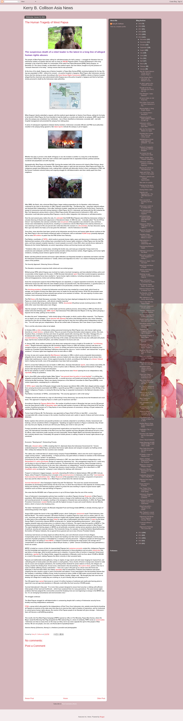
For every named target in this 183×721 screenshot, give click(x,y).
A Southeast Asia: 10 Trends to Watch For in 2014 (147, 419)
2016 (140, 32)
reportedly (28, 372)
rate (48, 479)
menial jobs (96, 550)
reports (82, 365)
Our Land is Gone (84, 566)
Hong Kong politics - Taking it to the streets (146, 507)
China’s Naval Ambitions (147, 440)
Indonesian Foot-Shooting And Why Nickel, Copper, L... (146, 346)
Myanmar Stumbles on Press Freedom (146, 231)
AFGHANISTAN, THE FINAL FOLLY (146, 408)
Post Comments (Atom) (69, 704)
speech (57, 347)
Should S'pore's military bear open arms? (147, 320)
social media (100, 620)
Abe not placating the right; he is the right (146, 363)
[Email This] (55, 634)
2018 (140, 26)
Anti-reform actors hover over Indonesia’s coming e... (147, 325)
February (143, 66)
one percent (64, 222)
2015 (140, 34)
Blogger (102, 717)
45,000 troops (86, 233)
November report (51, 405)
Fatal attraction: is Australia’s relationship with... (146, 242)
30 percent (59, 477)
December (143, 39)
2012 (140, 535)
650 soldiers (37, 235)
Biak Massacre (55, 355)
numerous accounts (75, 548)
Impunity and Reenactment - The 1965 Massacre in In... (146, 195)
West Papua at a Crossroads (145, 399)
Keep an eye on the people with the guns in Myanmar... (147, 394)
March (142, 63)
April (141, 61)
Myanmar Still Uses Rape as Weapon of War (146, 351)
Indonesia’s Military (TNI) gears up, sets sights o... (146, 225)
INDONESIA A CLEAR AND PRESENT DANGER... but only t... (147, 142)
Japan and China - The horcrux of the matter (147, 173)
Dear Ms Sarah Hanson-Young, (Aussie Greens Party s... (147, 73)
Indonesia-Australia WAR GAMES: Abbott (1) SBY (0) (147, 118)
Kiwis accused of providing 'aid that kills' (146, 201)
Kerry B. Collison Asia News (48, 8)
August (142, 50)
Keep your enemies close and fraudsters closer (147, 358)
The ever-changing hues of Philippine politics (147, 315)
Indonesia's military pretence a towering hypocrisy (146, 163)
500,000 (65, 61)
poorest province (68, 475)
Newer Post (29, 698)
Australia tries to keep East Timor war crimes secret (146, 135)
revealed (44, 502)
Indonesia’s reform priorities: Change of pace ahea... (146, 124)
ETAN (27, 606)
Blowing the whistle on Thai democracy (146, 168)
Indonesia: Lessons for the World (147, 251)
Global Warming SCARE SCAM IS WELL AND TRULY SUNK (147, 444)
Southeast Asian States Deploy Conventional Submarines (147, 501)
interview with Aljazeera (58, 318)
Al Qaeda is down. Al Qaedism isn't (146, 455)
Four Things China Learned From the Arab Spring (146, 489)
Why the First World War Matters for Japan (147, 130)
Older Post (101, 698)
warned (41, 581)
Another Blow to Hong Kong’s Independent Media (146, 425)
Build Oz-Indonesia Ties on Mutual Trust (147, 289)
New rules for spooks (146, 182)
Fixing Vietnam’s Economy (145, 484)
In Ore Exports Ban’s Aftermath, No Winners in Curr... (146, 79)
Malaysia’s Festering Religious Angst (146, 465)
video (39, 330)
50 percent (88, 496)
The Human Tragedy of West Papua (147, 336)
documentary (83, 226)
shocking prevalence (34, 289)
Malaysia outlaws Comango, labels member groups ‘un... (147, 413)
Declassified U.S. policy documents (36, 461)
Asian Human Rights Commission (69, 75)
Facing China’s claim (146, 189)
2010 (140, 540)
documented (68, 303)
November (143, 42)
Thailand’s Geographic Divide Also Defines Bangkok (146, 148)
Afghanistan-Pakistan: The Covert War (146, 527)
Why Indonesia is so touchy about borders (147, 298)
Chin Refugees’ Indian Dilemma (146, 94)
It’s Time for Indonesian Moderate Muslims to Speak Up (147, 388)
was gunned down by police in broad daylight (76, 376)
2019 (140, 23)
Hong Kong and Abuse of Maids (146, 266)
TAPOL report (30, 386)
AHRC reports (51, 311)
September (143, 47)
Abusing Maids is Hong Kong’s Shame (147, 109)
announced (80, 513)
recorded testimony (31, 338)
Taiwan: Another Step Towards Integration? (147, 158)
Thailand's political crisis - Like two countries (147, 311)
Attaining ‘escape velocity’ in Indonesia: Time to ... (147, 275)
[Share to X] (59, 634)
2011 (140, 538)
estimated (60, 218)
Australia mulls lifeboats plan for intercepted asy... (147, 435)
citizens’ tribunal (97, 359)
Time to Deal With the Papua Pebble (146, 302)
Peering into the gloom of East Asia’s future (147, 186)
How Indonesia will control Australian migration (146, 212)
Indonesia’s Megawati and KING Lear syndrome (146, 495)
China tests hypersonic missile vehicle (147, 307)
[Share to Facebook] (61, 634)
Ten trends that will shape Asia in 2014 (146, 154)
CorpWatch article (31, 469)
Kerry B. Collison (118, 24)
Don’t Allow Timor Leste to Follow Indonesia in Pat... (147, 104)
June (141, 55)
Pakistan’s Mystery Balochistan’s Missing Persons (147, 470)
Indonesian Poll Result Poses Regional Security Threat (146, 518)
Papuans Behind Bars (48, 403)
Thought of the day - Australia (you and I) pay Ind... (147, 89)
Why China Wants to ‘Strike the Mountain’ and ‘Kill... (147, 382)
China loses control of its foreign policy (146, 207)
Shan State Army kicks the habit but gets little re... (147, 450)
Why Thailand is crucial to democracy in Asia (147, 513)
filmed (75, 370)
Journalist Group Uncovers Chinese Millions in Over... (146, 236)
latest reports (58, 127)
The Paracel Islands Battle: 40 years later (147, 285)
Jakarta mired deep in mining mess (146, 270)
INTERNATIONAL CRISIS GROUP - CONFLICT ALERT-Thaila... (146, 369)
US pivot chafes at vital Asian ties (147, 99)
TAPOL (45, 239)
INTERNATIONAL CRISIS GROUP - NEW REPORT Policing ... (146, 219)
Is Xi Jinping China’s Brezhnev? (146, 113)
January (142, 69)
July (141, 53)
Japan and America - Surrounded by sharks (147, 281)
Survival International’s (32, 482)
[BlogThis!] (57, 634)
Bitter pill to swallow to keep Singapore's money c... (146, 256)
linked (55, 519)
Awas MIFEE (49, 540)
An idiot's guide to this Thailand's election (146, 84)
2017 (140, 29)
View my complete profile (118, 26)
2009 (140, 543)
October (142, 45)
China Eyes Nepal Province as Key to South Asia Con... (146, 376)
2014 (140, 37)
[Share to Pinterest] (63, 634)
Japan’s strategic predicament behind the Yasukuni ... (146, 460)
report (75, 274)
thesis (33, 299)
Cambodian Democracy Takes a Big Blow (147, 476)
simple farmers (38, 332)
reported (36, 554)
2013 (140, 532)
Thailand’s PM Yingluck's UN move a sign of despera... (147, 331)
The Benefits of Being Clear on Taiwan (146, 294)
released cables (37, 446)
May (141, 58)
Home (65, 698)
